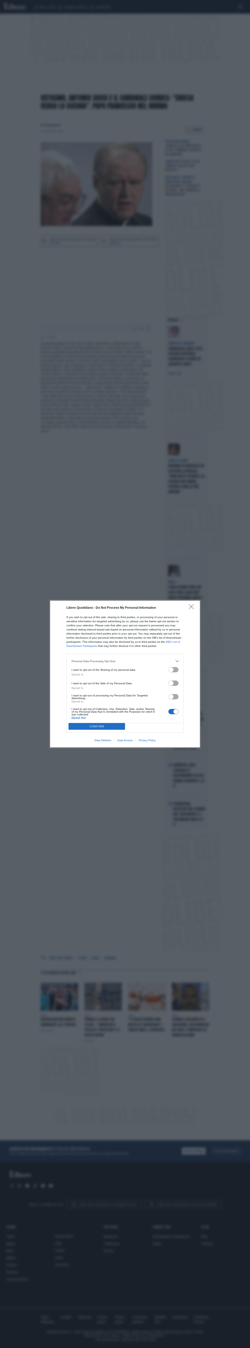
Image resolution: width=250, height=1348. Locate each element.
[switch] (173, 669)
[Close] (192, 608)
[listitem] (125, 661)
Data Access (125, 740)
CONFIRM (97, 726)
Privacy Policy (147, 740)
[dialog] (125, 674)
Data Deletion (103, 740)
